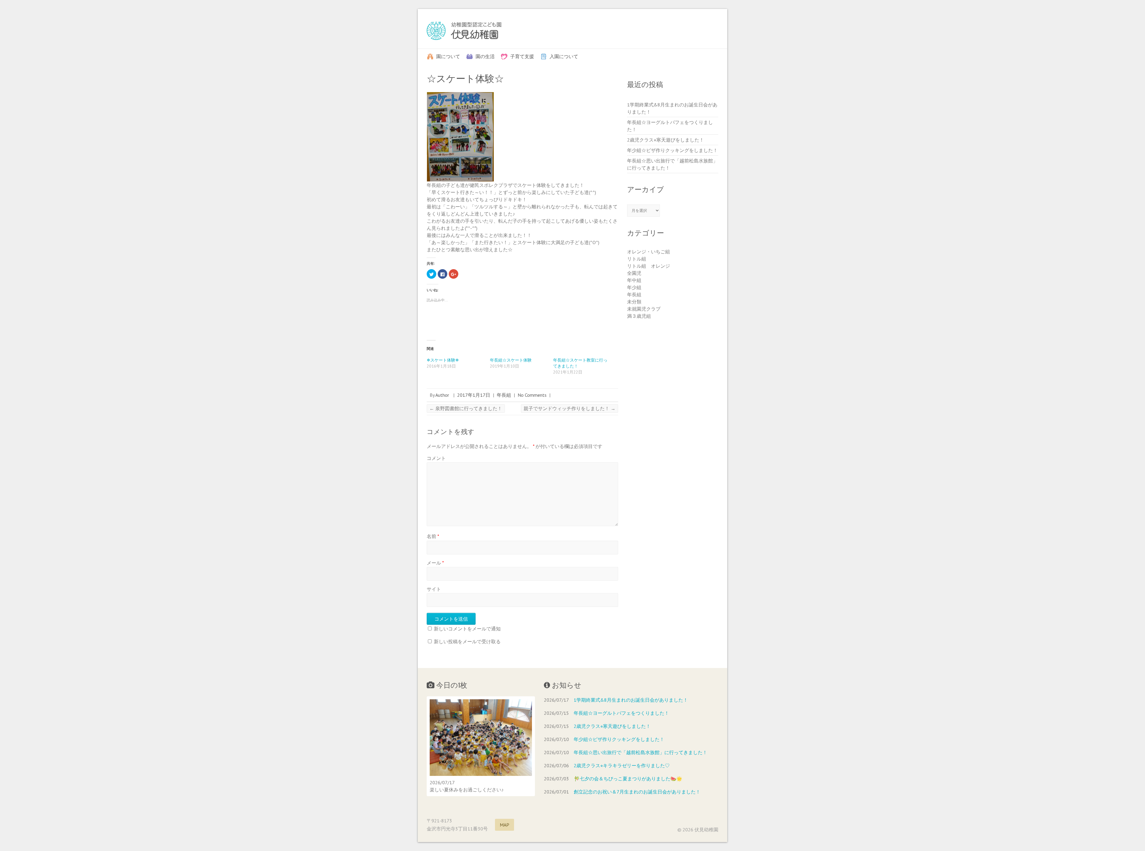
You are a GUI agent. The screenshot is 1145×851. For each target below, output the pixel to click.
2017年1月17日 (473, 395)
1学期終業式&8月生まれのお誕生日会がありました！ (631, 700)
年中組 (634, 280)
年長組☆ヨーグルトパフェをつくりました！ (621, 713)
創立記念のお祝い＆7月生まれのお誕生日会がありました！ (637, 792)
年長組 (504, 395)
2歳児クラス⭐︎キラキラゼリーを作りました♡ (622, 765)
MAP (504, 825)
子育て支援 (522, 56)
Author (442, 395)
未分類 (634, 302)
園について (448, 56)
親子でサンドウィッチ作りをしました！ (569, 408)
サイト (434, 589)
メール (435, 563)
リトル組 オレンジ (648, 266)
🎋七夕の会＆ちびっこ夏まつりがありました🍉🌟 (628, 779)
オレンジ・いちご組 (648, 252)
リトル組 (636, 259)
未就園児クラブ (643, 309)
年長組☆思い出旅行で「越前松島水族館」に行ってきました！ (640, 752)
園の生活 (485, 56)
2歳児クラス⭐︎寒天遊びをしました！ (665, 140)
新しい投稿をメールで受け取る (467, 641)
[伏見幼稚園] (464, 32)
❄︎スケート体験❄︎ (443, 360)
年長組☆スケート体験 (511, 360)
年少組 (634, 287)
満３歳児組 (639, 316)
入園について (564, 56)
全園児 (634, 273)
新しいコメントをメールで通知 (467, 629)
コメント (436, 458)
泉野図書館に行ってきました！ (465, 408)
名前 (433, 536)
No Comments (532, 395)
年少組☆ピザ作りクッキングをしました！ (672, 150)
